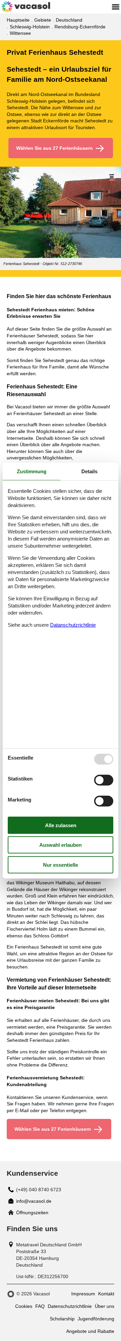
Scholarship (62, 1318)
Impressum (83, 1293)
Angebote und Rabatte (90, 1331)
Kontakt (106, 1293)
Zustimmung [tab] (31, 471)
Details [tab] (89, 471)
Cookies (23, 1306)
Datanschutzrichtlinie (73, 625)
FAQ (40, 1306)
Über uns (104, 1306)
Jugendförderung (96, 1318)
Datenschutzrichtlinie (70, 1306)
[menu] (115, 7)
